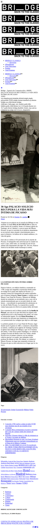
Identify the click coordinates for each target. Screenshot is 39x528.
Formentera (20, 467)
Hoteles (17, 217)
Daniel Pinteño (9, 467)
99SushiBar (4, 461)
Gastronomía (9, 499)
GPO (33, 467)
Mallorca (29, 474)
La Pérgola (12, 474)
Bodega (7, 465)
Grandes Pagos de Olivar (7, 471)
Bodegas (8, 492)
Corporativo (9, 495)
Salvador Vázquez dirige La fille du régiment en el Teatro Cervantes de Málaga (21, 436)
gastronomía (27, 467)
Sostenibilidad (27, 481)
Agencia (25, 461)
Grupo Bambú (18, 471)
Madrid (20, 473)
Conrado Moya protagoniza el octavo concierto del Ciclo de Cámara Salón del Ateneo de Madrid (21, 431)
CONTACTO (6, 521)
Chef (34, 465)
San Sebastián (15, 481)
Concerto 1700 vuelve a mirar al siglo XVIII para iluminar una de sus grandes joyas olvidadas (20, 426)
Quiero (27, 478)
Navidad (4, 478)
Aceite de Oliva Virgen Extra (15, 461)
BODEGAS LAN (25, 465)
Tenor (8, 483)
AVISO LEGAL (16, 521)
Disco (15, 467)
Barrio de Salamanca (25, 463)
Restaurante (6, 481)
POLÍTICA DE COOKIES (21, 523)
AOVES (17, 463)
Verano (19, 483)
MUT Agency (26, 476)
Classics (8, 494)
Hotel (26, 470)
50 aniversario (6, 410)
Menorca (8, 476)
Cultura (7, 497)
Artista (13, 410)
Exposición (20, 410)
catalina (24, 217)
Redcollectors (34, 478)
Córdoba (3, 467)
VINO (25, 483)
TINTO (13, 483)
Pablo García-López (13, 478)
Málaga (26, 410)
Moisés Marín (14, 476)
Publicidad (22, 478)
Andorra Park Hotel (7, 463)
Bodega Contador (13, 465)
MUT (20, 476)
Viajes (7, 505)
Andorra (31, 461)
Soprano (21, 481)
